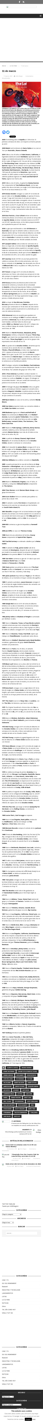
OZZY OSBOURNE (32, 1101)
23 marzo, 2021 (17, 1158)
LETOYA (20, 1094)
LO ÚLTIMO (6, 1300)
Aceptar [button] (28, 1419)
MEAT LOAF (27, 1097)
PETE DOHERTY (22, 1105)
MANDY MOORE (16, 1097)
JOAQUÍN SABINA (33, 1086)
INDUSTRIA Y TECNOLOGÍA (11, 1290)
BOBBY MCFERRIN (9, 1071)
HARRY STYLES (32, 1082)
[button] (40, 15)
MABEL (6, 1097)
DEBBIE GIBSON (8, 1075)
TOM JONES (34, 1112)
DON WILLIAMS (8, 1079)
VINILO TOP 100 (7, 1313)
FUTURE (29, 1079)
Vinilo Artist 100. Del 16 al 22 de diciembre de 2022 (23, 1164)
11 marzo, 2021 (8, 76)
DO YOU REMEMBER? (9, 1283)
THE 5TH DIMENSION (20, 1112)
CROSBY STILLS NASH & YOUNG (27, 1071)
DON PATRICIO (31, 1075)
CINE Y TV (5, 1280)
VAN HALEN (7, 1116)
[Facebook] (19, 2)
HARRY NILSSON (19, 1082)
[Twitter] (23, 2)
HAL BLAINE (7, 1082)
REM (32, 1105)
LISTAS (4, 1296)
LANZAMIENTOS (7, 1293)
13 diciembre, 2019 (12, 1149)
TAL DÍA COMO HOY (9, 1310)
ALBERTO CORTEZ (12, 1068)
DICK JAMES (19, 1075)
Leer (34, 1419)
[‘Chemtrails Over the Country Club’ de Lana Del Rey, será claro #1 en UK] (6, 1156)
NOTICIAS (5, 1303)
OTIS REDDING (19, 1101)
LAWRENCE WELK (9, 1094)
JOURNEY (16, 1090)
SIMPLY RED (31, 1109)
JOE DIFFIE (7, 1090)
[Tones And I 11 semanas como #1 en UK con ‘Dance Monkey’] (3, 1145)
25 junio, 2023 (10, 1166)
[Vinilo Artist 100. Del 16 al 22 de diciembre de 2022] (3, 1164)
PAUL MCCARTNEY (9, 1105)
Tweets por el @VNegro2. (10, 1206)
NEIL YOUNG (7, 1101)
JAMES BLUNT (8, 1086)
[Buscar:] (21, 1233)
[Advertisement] (21, 40)
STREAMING (7, 1112)
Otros (4, 1306)
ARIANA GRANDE (27, 1068)
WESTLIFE (17, 1116)
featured (5, 1286)
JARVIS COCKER (19, 1086)
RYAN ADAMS (8, 1109)
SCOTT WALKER (19, 1109)
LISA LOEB (29, 1094)
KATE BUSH (25, 1090)
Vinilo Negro (19, 76)
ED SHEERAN (20, 1079)
